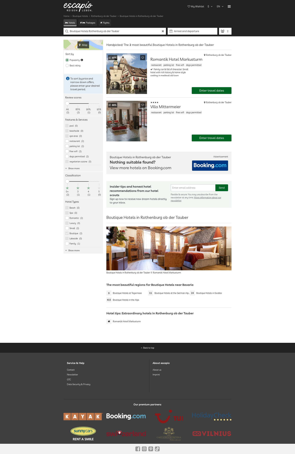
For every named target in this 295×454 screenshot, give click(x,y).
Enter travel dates (211, 90)
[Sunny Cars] (83, 433)
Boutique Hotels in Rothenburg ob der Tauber (141, 16)
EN (218, 6)
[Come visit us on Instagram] (144, 448)
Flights (106, 22)
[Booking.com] (126, 416)
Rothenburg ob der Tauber (104, 16)
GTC (69, 379)
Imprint (156, 374)
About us (157, 369)
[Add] (142, 57)
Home (66, 16)
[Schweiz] (126, 433)
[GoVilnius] (211, 433)
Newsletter (72, 374)
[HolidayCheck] (211, 416)
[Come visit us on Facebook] (137, 448)
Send (222, 187)
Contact (71, 369)
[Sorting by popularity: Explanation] (82, 60)
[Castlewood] (169, 433)
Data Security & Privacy (78, 384)
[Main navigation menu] (229, 6)
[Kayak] (83, 416)
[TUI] (169, 416)
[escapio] (78, 6)
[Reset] (163, 31)
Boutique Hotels (80, 16)
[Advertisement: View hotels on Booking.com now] (210, 165)
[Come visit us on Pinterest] (150, 448)
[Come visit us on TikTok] (157, 448)
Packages (90, 22)
